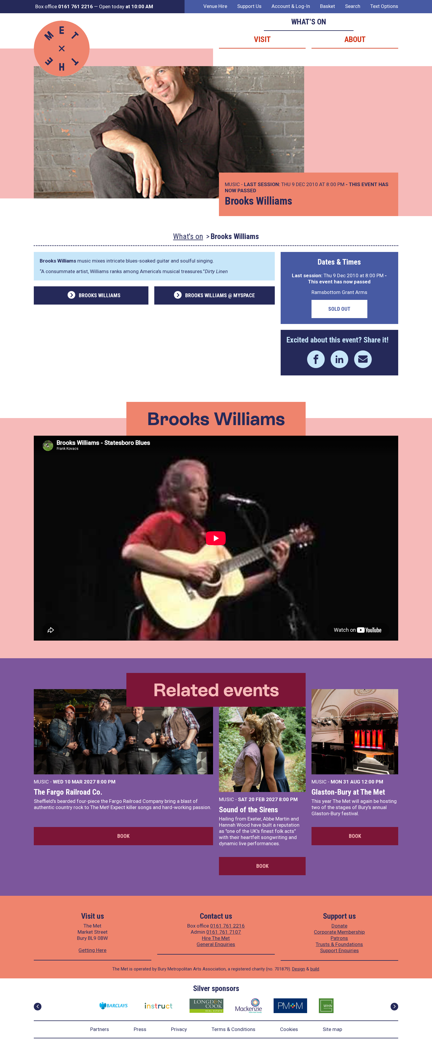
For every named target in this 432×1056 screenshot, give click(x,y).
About (355, 39)
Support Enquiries (339, 950)
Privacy (179, 1029)
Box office (64, 6)
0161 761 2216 (227, 926)
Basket (327, 6)
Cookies (289, 1029)
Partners (99, 1029)
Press (140, 1029)
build (314, 969)
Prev (37, 1006)
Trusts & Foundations (339, 944)
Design (298, 969)
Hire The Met (216, 938)
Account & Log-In (291, 6)
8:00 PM (106, 782)
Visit (262, 39)
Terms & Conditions (233, 1029)
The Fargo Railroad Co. (68, 792)
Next (394, 1006)
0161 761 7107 (223, 932)
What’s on (308, 21)
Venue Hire (215, 6)
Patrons (339, 938)
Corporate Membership (339, 932)
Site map (332, 1029)
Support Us (249, 6)
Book (123, 836)
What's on (188, 236)
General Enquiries (216, 944)
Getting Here (92, 950)
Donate (339, 926)
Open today (126, 6)
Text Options (384, 6)
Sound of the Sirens (248, 809)
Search (352, 6)
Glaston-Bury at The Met (348, 792)
